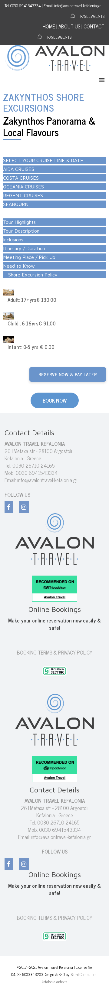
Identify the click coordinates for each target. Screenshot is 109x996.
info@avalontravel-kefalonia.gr (47, 480)
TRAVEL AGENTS (91, 16)
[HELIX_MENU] (101, 79)
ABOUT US (69, 26)
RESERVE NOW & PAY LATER (67, 374)
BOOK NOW (55, 400)
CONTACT (94, 26)
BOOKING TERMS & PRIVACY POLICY (54, 652)
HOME (49, 26)
